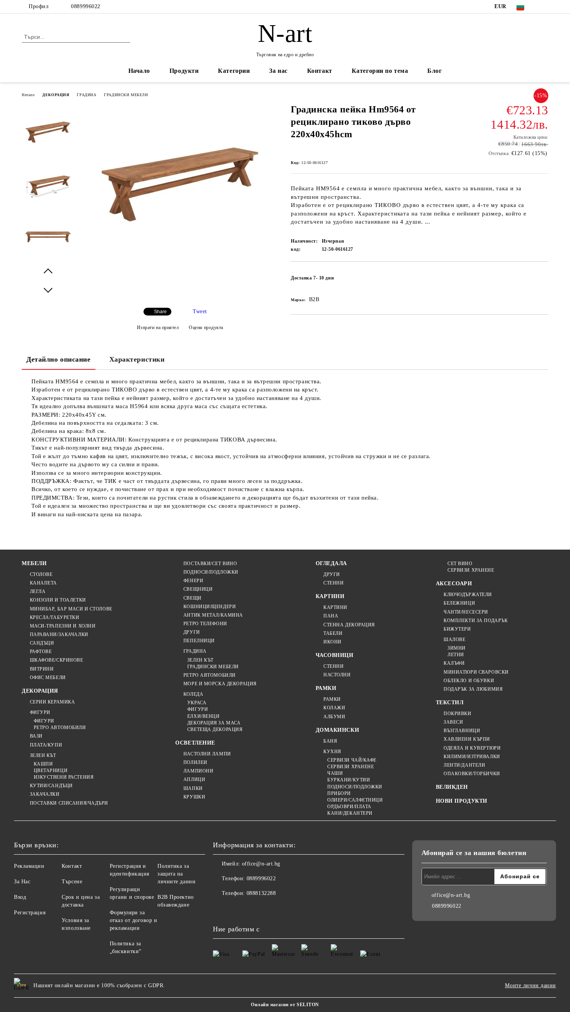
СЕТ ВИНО (459, 563)
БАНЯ (330, 741)
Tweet (200, 311)
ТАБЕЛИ (332, 633)
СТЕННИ (333, 583)
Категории (234, 70)
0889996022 (85, 6)
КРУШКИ (194, 797)
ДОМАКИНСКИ (337, 730)
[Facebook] (544, 6)
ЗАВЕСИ (453, 722)
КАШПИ (43, 764)
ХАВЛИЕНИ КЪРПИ (467, 739)
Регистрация (29, 912)
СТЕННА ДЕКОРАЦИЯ (349, 625)
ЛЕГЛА (37, 591)
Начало (139, 70)
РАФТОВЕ (41, 651)
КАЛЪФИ (454, 663)
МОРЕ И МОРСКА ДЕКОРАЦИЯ (219, 683)
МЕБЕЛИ (34, 563)
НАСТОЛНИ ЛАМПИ (207, 754)
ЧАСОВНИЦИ (335, 655)
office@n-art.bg (261, 864)
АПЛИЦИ (194, 779)
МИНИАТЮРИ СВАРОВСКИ (476, 672)
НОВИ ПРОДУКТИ (461, 801)
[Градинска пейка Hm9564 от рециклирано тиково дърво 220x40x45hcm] (179, 264)
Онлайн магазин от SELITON (285, 1004)
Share (160, 311)
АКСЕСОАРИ (454, 583)
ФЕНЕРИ (193, 580)
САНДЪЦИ (42, 643)
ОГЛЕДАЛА (331, 563)
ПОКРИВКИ (457, 713)
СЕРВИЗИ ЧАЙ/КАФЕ (352, 760)
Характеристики (137, 359)
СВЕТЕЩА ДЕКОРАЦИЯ (214, 729)
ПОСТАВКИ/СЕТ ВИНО (210, 563)
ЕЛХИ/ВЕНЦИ (203, 716)
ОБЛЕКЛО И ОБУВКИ (469, 680)
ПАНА (330, 616)
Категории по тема (380, 70)
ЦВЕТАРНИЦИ (50, 770)
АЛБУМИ (334, 716)
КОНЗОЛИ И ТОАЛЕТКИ (58, 600)
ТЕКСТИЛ (450, 702)
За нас (278, 70)
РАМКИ (326, 688)
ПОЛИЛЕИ (195, 762)
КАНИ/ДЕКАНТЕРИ (350, 813)
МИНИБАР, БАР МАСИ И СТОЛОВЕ (71, 609)
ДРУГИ (191, 632)
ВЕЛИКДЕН (452, 787)
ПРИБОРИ (339, 793)
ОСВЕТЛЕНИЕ (195, 743)
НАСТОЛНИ (337, 675)
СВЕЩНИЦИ (197, 589)
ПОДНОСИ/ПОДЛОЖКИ (210, 572)
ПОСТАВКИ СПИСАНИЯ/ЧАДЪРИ (69, 803)
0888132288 (261, 893)
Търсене (72, 881)
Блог (434, 70)
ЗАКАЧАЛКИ (45, 794)
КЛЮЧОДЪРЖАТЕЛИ (468, 594)
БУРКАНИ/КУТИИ (348, 780)
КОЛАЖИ (334, 707)
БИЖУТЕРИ (457, 629)
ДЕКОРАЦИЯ (55, 95)
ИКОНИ (332, 642)
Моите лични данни (530, 985)
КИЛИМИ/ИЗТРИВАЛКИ (472, 756)
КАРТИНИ (330, 596)
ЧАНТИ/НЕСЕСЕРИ (466, 612)
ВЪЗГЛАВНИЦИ (462, 730)
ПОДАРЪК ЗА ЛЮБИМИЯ (473, 689)
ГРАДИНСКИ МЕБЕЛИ (126, 95)
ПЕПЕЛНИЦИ (199, 640)
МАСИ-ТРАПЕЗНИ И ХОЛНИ (62, 626)
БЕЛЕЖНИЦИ (459, 603)
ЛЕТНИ (455, 654)
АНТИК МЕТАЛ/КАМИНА (213, 615)
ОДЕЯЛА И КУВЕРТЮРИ (472, 748)
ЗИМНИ (456, 648)
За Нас (22, 881)
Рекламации (29, 866)
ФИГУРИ (40, 712)
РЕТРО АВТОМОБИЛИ (60, 727)
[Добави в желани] (542, 280)
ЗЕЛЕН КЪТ (43, 755)
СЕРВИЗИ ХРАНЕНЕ (350, 766)
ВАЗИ (36, 736)
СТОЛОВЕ (41, 574)
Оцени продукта (206, 327)
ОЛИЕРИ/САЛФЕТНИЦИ (355, 800)
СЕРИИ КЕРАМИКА (52, 702)
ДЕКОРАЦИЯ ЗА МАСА (213, 723)
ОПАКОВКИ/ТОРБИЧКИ (472, 773)
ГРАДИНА (86, 95)
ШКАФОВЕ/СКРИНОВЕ (56, 660)
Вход (20, 897)
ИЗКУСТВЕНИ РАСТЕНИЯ (63, 777)
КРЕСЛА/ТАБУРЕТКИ (54, 617)
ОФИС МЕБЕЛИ (48, 677)
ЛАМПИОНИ (198, 771)
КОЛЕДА (193, 694)
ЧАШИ (335, 773)
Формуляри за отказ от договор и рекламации (133, 920)
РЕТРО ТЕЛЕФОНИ (205, 623)
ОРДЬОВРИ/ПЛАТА (349, 806)
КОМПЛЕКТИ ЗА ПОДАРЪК (476, 620)
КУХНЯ (332, 751)
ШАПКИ (192, 788)
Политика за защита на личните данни (176, 873)
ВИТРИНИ (42, 669)
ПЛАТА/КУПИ (46, 745)
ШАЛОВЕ (454, 639)
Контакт (319, 70)
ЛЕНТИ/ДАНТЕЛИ (464, 765)
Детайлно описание (58, 359)
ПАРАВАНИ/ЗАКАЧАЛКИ (59, 634)
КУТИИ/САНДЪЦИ (51, 785)
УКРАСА (196, 702)
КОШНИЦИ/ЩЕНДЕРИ (209, 606)
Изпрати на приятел (158, 327)
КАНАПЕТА (43, 583)
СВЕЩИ (192, 598)
